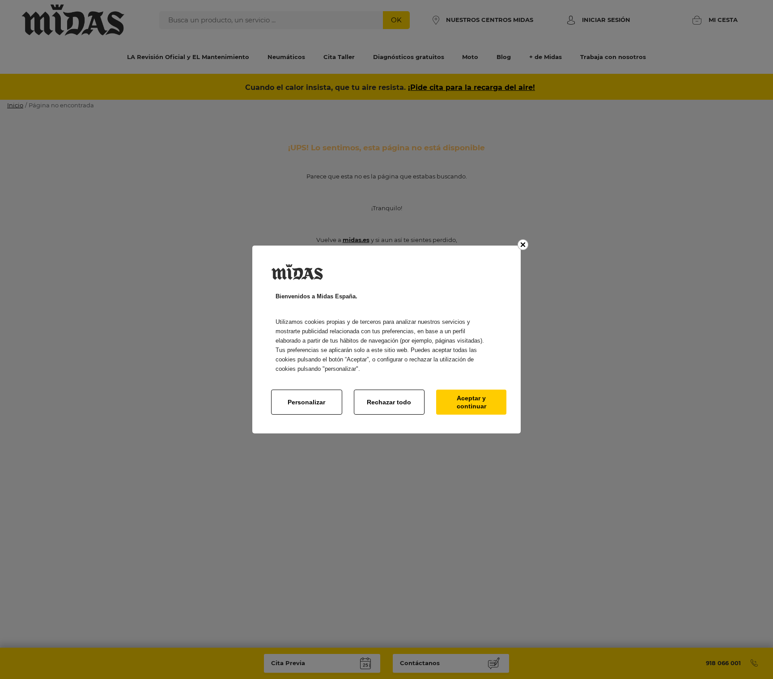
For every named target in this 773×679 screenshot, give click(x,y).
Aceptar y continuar (471, 402)
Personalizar (306, 402)
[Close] (523, 244)
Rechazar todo (389, 402)
